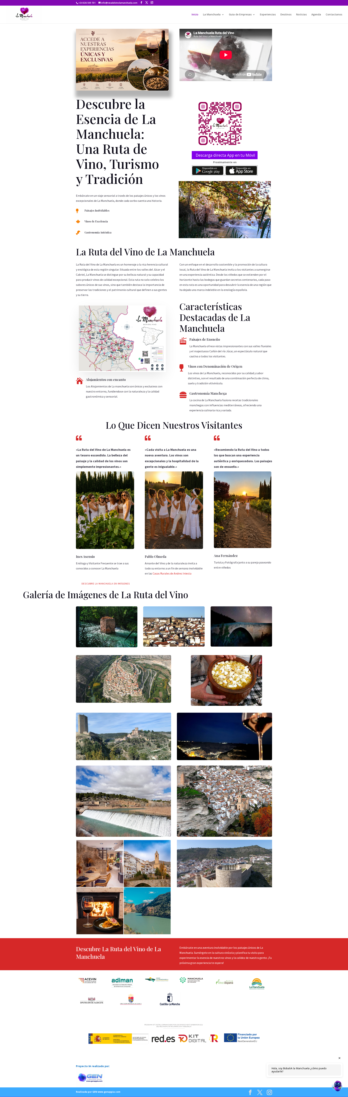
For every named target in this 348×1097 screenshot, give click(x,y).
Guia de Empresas (240, 14)
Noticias (301, 14)
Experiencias (268, 14)
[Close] (339, 1058)
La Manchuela (212, 14)
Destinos (285, 14)
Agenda (316, 14)
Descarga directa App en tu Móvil (225, 155)
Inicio (195, 14)
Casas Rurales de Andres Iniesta (172, 573)
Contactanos (334, 14)
